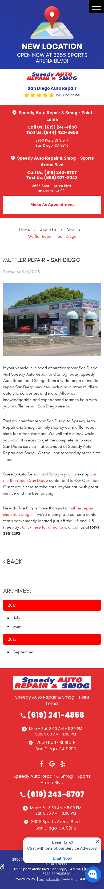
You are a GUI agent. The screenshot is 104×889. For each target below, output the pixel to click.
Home (24, 230)
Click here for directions (44, 527)
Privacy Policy (24, 879)
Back (14, 562)
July (16, 618)
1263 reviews (68, 95)
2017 (11, 605)
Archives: (17, 590)
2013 (11, 639)
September (23, 652)
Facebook (41, 764)
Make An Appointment (52, 205)
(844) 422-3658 (61, 132)
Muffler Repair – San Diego (52, 236)
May (17, 626)
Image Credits (49, 879)
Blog (70, 230)
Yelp (62, 764)
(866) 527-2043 (61, 178)
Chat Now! (62, 858)
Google (52, 764)
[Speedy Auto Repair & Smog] (52, 76)
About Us (48, 230)
